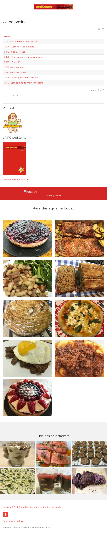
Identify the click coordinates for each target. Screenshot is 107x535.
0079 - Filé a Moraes (14, 52)
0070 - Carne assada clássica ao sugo (23, 57)
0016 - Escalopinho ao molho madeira (23, 82)
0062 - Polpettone (13, 67)
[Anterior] (5, 96)
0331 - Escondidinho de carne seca (21, 41)
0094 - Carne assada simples (19, 46)
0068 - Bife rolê (12, 62)
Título (7, 36)
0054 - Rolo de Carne (15, 72)
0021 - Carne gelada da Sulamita (21, 77)
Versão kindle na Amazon (16, 179)
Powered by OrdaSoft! (53, 196)
